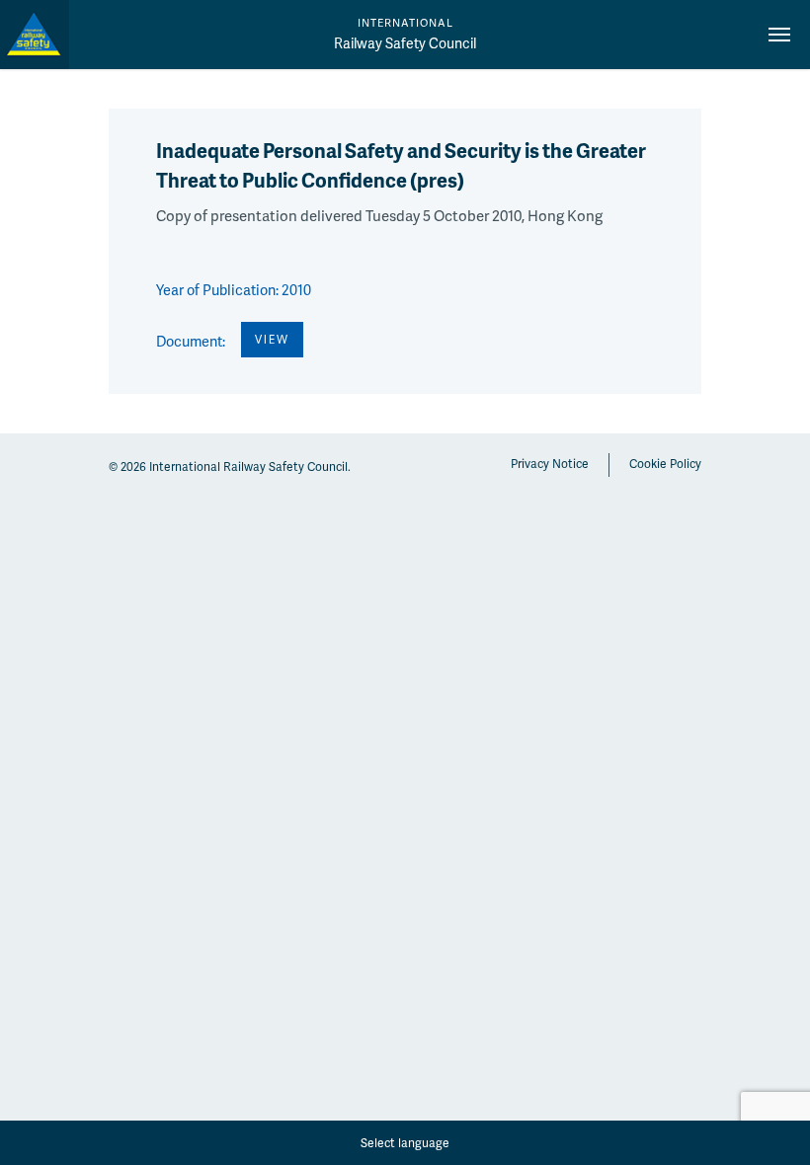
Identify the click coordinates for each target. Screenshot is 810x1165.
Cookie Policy (665, 463)
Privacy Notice (550, 463)
